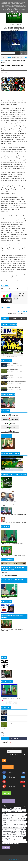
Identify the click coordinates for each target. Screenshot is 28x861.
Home (2, 60)
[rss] (17, 754)
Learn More (12, 11)
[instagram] (22, 754)
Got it (18, 11)
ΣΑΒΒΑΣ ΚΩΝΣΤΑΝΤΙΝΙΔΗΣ (22, 57)
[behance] (20, 754)
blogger (5, 318)
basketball (3, 734)
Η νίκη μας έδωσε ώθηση (9, 57)
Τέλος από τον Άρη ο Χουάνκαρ (13, 387)
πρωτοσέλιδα (9, 356)
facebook (22, 318)
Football (3, 729)
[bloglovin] (13, 754)
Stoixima (17, 432)
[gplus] (8, 754)
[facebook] (3, 754)
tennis (2, 731)
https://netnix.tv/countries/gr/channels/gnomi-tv (14, 739)
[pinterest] (10, 754)
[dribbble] (15, 754)
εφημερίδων (15, 356)
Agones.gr (14, 432)
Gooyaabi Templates (14, 859)
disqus (14, 318)
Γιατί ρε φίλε (10, 375)
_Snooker (3, 730)
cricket (2, 735)
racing (2, 732)
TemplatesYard (14, 857)
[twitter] (5, 754)
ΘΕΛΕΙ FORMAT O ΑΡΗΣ (12, 363)
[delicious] (24, 754)
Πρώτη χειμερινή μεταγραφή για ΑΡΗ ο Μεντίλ (17, 381)
